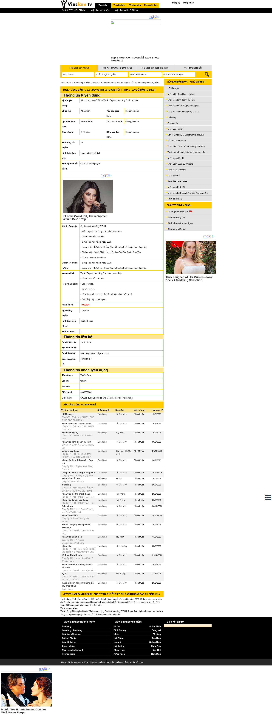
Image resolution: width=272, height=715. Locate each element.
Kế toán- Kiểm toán (71, 634)
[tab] (103, 5)
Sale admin (67, 505)
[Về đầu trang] (268, 711)
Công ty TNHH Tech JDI (73, 481)
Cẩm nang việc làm (176, 228)
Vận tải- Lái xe (69, 641)
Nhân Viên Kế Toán (71, 478)
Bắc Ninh (156, 638)
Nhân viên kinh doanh (72, 649)
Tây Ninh (120, 432)
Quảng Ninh (155, 641)
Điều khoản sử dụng (134, 662)
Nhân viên (66, 545)
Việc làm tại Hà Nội (100, 10)
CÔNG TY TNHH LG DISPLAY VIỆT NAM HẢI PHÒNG (78, 578)
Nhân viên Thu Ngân (176, 169)
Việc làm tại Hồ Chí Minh (126, 10)
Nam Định (156, 653)
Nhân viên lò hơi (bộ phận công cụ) (183, 105)
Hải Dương (119, 645)
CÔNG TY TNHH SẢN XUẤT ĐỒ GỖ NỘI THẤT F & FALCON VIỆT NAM (78, 550)
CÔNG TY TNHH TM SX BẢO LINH (78, 496)
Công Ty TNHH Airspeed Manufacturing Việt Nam (73, 541)
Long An (118, 641)
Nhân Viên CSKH (70, 515)
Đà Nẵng (157, 634)
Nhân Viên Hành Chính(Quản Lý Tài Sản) (186, 146)
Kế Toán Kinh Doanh (72, 555)
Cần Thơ (157, 649)
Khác (116, 634)
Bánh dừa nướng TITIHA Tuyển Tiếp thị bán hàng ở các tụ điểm (130, 82)
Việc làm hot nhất (192, 67)
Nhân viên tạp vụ (70, 432)
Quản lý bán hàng (70, 450)
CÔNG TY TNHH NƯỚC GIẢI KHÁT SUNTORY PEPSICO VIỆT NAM (78, 489)
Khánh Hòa (119, 649)
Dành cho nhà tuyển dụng (180, 223)
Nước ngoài (119, 653)
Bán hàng (78, 82)
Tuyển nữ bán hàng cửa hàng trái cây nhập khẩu (187, 152)
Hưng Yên (156, 645)
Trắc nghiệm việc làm (178, 211)
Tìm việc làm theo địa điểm (155, 67)
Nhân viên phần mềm (72, 536)
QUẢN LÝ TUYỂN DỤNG (73, 10)
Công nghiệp (68, 645)
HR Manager (68, 414)
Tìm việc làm (119, 5)
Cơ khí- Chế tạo (69, 638)
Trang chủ (103, 5)
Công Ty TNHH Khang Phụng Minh (78, 472)
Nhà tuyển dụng (151, 5)
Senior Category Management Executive (185, 134)
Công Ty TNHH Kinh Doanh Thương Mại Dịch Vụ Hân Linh (78, 511)
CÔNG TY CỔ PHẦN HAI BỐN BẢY (78, 570)
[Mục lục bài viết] (268, 498)
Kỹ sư (64, 573)
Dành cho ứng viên (176, 217)
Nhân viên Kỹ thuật (176, 187)
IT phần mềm (68, 653)
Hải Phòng (120, 493)
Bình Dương (121, 545)
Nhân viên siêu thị (175, 157)
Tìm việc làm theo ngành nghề (117, 67)
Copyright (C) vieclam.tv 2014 (74, 662)
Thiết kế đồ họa (174, 198)
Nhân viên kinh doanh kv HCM (76, 441)
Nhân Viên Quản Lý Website (180, 163)
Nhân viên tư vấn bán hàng (75, 499)
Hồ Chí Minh (92, 82)
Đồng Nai (156, 630)
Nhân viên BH (173, 175)
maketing (66, 484)
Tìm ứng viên (135, 5)
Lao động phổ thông (72, 630)
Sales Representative (177, 181)
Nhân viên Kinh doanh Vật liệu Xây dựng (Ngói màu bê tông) (187, 192)
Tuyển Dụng (86, 375)
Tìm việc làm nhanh (79, 67)
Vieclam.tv (66, 82)
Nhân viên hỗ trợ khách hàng (76, 493)
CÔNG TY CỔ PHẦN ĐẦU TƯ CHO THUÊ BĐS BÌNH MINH (78, 419)
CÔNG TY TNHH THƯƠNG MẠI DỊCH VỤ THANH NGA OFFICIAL (77, 455)
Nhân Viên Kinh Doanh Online (76, 423)
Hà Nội (119, 478)
